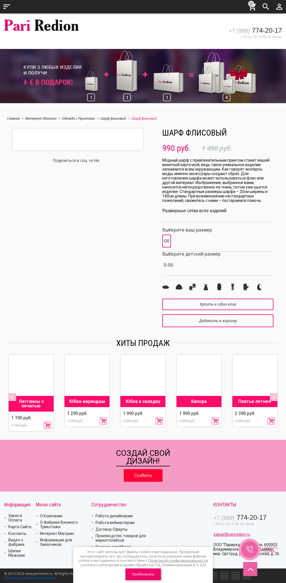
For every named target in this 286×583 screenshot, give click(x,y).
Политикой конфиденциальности (178, 560)
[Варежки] (246, 287)
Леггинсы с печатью (31, 403)
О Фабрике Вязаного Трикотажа (59, 524)
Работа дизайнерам (114, 516)
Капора (199, 401)
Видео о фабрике (16, 542)
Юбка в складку (143, 401)
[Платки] (259, 287)
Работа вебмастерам (115, 522)
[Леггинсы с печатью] (232, 287)
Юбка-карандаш (87, 401)
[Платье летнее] (205, 287)
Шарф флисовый (113, 118)
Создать (143, 475)
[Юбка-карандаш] (219, 287)
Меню (6, 6)
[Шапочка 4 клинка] (179, 287)
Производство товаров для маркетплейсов (121, 538)
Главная (13, 118)
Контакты (17, 533)
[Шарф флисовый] (192, 287)
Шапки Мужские (16, 553)
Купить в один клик (218, 304)
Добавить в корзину (218, 320)
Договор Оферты (111, 529)
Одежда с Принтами (78, 118)
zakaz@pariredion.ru (231, 534)
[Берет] (165, 287)
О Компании (51, 516)
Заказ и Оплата (15, 517)
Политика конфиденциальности (29, 578)
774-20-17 (255, 30)
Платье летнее (254, 401)
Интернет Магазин (40, 118)
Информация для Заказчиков (56, 542)
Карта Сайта (19, 527)
